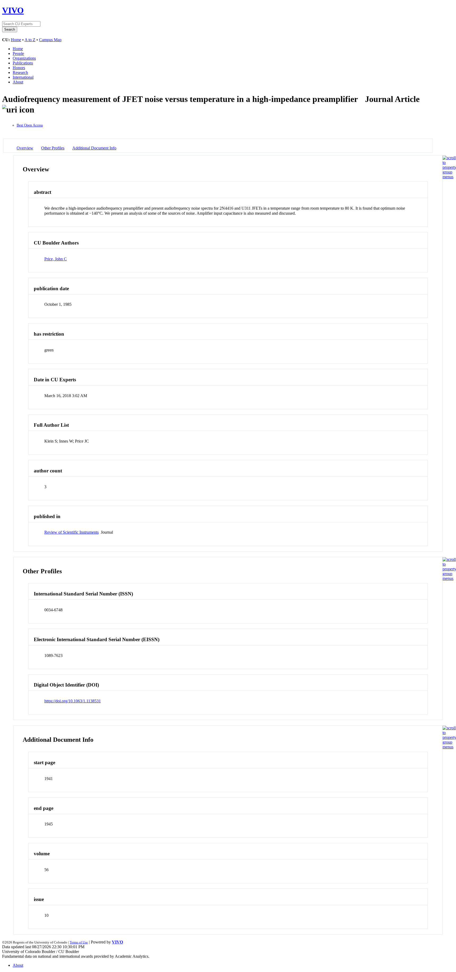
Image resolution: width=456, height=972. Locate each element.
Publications (23, 63)
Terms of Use (79, 942)
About (18, 82)
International (23, 77)
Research (20, 72)
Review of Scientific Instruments (71, 532)
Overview (25, 148)
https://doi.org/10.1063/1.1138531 (72, 701)
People (18, 53)
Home (16, 39)
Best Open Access (30, 125)
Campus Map (50, 39)
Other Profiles (52, 148)
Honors (19, 67)
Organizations (24, 58)
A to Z (30, 39)
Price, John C (55, 259)
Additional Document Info (94, 148)
